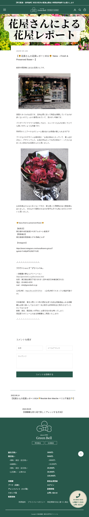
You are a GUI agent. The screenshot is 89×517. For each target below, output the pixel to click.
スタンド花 (12, 493)
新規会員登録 (52, 481)
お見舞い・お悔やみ (18, 472)
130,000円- (51, 476)
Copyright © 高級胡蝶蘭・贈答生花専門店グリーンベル (44, 514)
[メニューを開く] (4, 10)
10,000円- (53, 464)
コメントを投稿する (44, 374)
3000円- (50, 452)
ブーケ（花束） (14, 485)
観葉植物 (11, 497)
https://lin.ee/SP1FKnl (33, 291)
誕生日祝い (12, 452)
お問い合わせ (52, 493)
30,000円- (51, 472)
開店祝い (11, 456)
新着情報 (50, 489)
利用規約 (22, 502)
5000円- (50, 456)
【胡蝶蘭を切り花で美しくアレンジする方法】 (42, 412)
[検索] (80, 10)
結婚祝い (13, 464)
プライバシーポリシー (36, 502)
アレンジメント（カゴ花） (18, 489)
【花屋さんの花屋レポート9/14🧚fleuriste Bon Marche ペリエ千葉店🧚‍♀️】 (43, 398)
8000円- (52, 460)
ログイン (50, 485)
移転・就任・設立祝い (19, 460)
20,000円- (51, 468)
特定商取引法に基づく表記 (57, 502)
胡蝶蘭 (10, 481)
